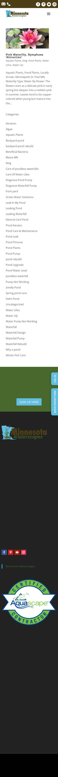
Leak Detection (9, 698)
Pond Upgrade (15, 265)
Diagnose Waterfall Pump (21, 185)
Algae (9, 129)
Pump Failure (8, 702)
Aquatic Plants (13, 60)
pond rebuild (14, 259)
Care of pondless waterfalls (22, 169)
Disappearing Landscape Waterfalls (18, 727)
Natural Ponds (8, 654)
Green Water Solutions (20, 197)
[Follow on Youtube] (49, 4)
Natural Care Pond (17, 219)
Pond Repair (7, 694)
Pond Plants (35, 60)
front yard (12, 191)
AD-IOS (29, 769)
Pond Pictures (14, 242)
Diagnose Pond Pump (19, 180)
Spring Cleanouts (10, 667)
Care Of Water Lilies (17, 174)
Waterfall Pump (15, 338)
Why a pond (13, 349)
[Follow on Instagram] (54, 4)
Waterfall (11, 327)
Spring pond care (16, 293)
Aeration (11, 123)
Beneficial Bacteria (17, 152)
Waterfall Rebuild (16, 344)
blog (25, 60)
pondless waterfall (17, 276)
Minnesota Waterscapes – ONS (16, 719)
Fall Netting (7, 676)
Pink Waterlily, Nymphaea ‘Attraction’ (24, 56)
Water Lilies (13, 310)
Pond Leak (12, 236)
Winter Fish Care (16, 355)
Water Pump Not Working (21, 321)
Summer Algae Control (12, 672)
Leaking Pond (14, 208)
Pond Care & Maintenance (22, 231)
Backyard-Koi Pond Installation (16, 723)
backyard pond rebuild (19, 146)
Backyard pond (15, 140)
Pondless (6, 646)
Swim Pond (12, 298)
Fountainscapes (9, 650)
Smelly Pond (13, 287)
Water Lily (18, 64)
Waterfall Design (16, 332)
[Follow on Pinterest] (43, 4)
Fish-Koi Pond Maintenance (15, 739)
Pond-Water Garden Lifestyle (15, 735)
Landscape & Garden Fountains (17, 731)
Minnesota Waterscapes (20, 566)
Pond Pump (13, 253)
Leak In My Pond (15, 202)
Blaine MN (12, 157)
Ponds (5, 641)
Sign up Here (29, 402)
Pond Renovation (10, 707)
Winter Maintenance (11, 681)
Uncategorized (15, 304)
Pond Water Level (16, 270)
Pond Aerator (14, 225)
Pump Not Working (17, 282)
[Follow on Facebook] (38, 4)
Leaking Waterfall (16, 214)
